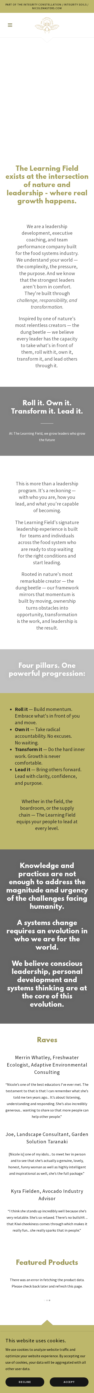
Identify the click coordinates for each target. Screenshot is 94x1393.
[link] (47, 25)
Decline (25, 1382)
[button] (11, 25)
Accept (69, 1382)
